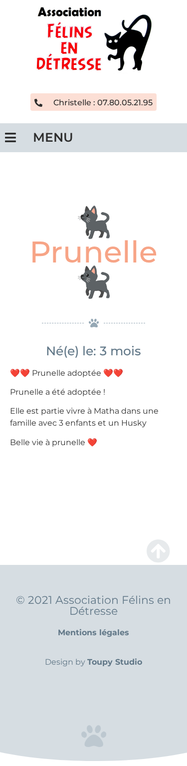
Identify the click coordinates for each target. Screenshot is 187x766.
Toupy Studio (114, 662)
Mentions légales (93, 632)
